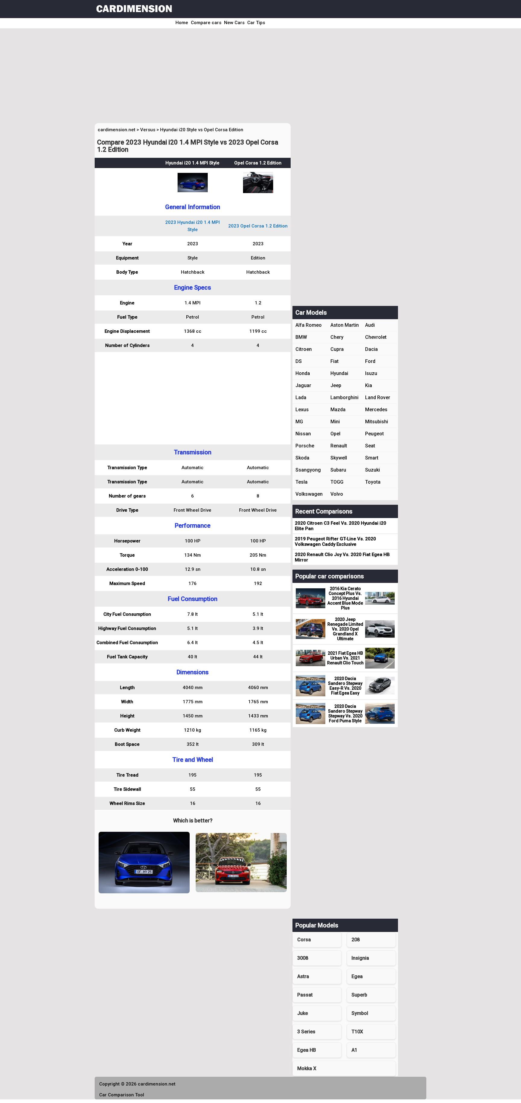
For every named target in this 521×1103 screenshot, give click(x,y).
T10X (357, 1032)
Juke (302, 1013)
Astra (303, 976)
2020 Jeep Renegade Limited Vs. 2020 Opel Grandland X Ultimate (345, 629)
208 (356, 939)
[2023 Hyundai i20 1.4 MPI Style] (193, 190)
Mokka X (306, 1068)
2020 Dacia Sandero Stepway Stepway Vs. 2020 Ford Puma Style (345, 713)
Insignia (360, 958)
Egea (357, 976)
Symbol (360, 1013)
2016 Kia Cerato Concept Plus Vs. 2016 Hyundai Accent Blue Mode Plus (345, 598)
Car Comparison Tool (121, 1095)
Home (181, 22)
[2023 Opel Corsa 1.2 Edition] (258, 191)
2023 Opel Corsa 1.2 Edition (258, 226)
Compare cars (206, 22)
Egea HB (306, 1050)
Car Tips (256, 22)
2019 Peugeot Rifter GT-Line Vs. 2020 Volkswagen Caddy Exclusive (335, 541)
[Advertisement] (252, 78)
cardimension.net (116, 129)
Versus (147, 129)
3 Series (306, 1032)
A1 (354, 1050)
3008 (302, 958)
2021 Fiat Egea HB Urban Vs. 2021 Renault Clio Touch (345, 658)
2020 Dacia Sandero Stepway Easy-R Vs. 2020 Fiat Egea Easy (345, 685)
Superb (359, 995)
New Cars (234, 22)
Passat (305, 995)
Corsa (304, 939)
